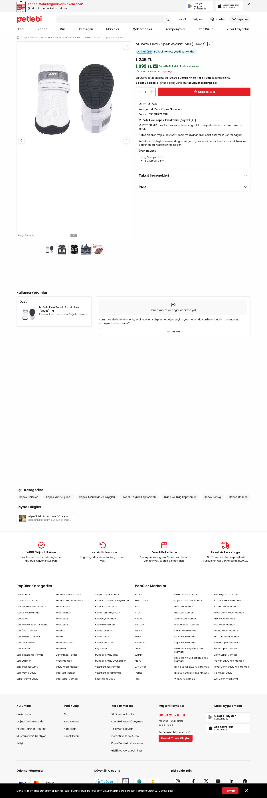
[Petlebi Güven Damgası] (106, 783)
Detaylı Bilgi (166, 791)
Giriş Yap (198, 19)
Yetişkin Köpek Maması (107, 594)
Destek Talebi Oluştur (175, 738)
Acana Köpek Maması (226, 630)
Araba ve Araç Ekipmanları (180, 497)
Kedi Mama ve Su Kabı (68, 594)
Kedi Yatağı (62, 618)
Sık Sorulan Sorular (122, 714)
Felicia (138, 630)
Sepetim (242, 19)
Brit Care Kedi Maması (186, 624)
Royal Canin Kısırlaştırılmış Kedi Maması (191, 659)
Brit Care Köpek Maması (227, 636)
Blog (66, 714)
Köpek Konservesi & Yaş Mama (112, 600)
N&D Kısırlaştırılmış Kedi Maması (191, 672)
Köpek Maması (64, 660)
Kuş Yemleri (101, 648)
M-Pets (142, 44)
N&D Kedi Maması (184, 612)
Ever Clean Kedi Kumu (226, 678)
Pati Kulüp (206, 29)
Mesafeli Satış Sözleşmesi (127, 721)
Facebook (193, 787)
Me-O (138, 660)
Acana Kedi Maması (185, 618)
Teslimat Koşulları (122, 729)
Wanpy (139, 654)
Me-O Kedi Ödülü (223, 672)
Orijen (138, 648)
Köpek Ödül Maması (106, 606)
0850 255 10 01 (172, 715)
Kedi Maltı (61, 648)
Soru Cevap (71, 721)
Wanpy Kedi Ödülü (184, 678)
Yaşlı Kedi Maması (66, 672)
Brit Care (139, 624)
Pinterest (244, 787)
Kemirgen (86, 29)
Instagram (177, 787)
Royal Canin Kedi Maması (188, 600)
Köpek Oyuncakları (105, 618)
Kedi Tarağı (62, 624)
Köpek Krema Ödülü (27, 678)
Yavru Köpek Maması (67, 666)
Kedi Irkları (70, 729)
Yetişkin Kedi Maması (28, 612)
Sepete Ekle (206, 92)
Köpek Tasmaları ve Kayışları (97, 497)
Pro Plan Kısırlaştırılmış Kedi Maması (188, 650)
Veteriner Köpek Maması (108, 672)
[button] (126, 140)
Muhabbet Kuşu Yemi (106, 654)
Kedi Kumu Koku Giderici (69, 600)
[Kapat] (248, 5)
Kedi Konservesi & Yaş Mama (32, 624)
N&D (137, 612)
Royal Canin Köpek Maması (229, 612)
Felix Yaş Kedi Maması (226, 594)
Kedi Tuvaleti (24, 648)
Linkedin (231, 787)
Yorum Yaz (173, 331)
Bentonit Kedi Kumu (27, 666)
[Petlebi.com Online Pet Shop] (29, 19)
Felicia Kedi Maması (185, 630)
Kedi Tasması (63, 612)
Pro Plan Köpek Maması (226, 606)
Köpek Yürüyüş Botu (58, 497)
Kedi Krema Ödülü (26, 672)
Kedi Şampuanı (64, 642)
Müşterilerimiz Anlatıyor (31, 736)
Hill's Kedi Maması (184, 606)
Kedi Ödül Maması (27, 630)
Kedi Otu (60, 630)
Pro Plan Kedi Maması (186, 594)
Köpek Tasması (103, 630)
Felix (137, 678)
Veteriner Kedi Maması (107, 666)
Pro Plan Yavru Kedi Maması (229, 660)
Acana (139, 618)
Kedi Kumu (22, 618)
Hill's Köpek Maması (224, 618)
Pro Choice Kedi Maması (227, 600)
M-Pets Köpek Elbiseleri (166, 109)
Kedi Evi (60, 636)
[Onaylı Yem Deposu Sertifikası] (125, 783)
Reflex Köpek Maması (225, 648)
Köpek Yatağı (102, 636)
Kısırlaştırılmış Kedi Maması (31, 606)
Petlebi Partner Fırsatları (31, 729)
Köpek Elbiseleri (28, 497)
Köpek (42, 29)
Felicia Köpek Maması (226, 642)
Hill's (137, 606)
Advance (140, 642)
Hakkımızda (24, 714)
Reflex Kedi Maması (185, 636)
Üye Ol (182, 19)
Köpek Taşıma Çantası (107, 612)
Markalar (112, 29)
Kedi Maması (24, 594)
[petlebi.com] (18, 37)
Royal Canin (142, 600)
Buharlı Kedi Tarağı (66, 654)
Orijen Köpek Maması (225, 654)
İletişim (21, 743)
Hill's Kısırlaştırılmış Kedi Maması (191, 666)
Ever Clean (141, 666)
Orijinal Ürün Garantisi (30, 721)
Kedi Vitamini (63, 606)
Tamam (230, 791)
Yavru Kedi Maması (27, 600)
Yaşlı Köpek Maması (67, 678)
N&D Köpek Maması (224, 624)
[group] (45, 518)
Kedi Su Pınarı (24, 660)
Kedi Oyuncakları (26, 642)
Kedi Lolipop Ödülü (105, 678)
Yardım (220, 19)
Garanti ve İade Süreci (125, 736)
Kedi (21, 29)
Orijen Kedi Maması (185, 642)
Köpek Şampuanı (104, 642)
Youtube (218, 787)
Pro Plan (139, 594)
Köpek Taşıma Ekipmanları (139, 497)
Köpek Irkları (71, 736)
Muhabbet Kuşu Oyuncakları (110, 660)
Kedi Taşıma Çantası (28, 636)
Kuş (63, 29)
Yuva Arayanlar (238, 29)
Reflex (138, 636)
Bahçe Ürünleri (238, 497)
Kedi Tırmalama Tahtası (30, 654)
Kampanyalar (175, 29)
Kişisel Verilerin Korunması (127, 743)
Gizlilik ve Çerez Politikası (126, 750)
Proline (138, 672)
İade (142, 187)
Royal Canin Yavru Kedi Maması (231, 666)
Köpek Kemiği (213, 497)
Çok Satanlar (142, 29)
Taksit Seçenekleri (154, 175)
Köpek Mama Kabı (105, 624)
